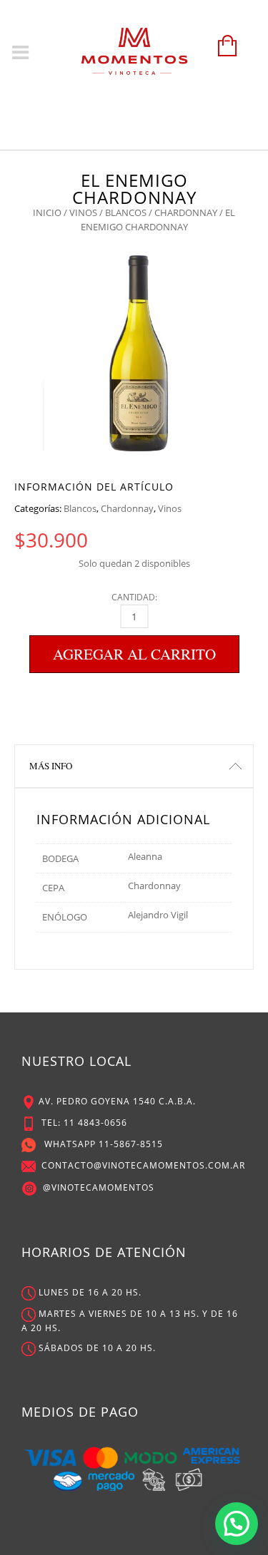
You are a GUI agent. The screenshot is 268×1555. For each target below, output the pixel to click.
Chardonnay (185, 212)
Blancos (126, 212)
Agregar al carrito (134, 654)
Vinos (83, 212)
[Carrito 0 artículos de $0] (224, 52)
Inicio (47, 212)
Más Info (50, 765)
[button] (236, 1523)
